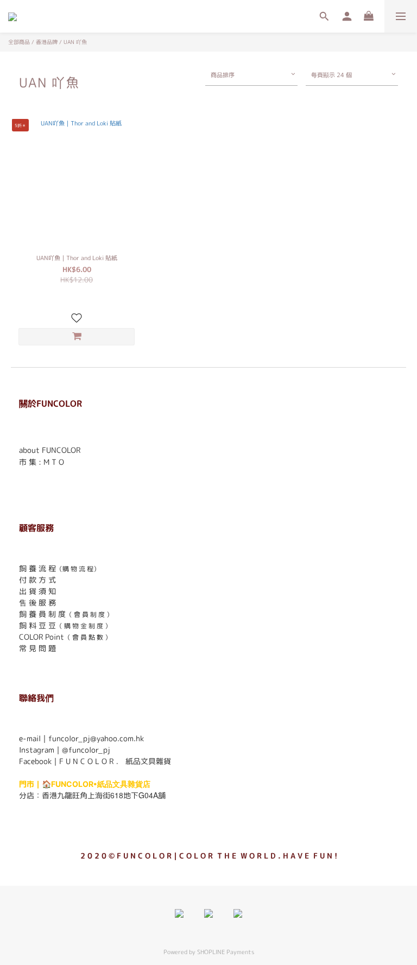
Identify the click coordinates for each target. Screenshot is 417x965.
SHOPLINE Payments (225, 952)
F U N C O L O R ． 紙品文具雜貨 (115, 761)
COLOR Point (41, 637)
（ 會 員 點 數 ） (87, 637)
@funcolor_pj (86, 750)
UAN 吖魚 (75, 42)
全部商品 (19, 42)
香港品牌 (47, 42)
